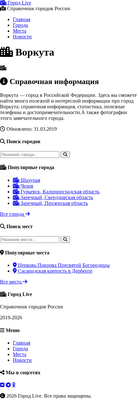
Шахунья (29, 180)
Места (19, 31)
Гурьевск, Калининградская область (59, 191)
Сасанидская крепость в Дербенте (54, 271)
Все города (12, 214)
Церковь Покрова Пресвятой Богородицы (63, 265)
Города (20, 25)
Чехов (26, 186)
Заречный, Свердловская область (56, 197)
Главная (21, 19)
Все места (11, 281)
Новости (22, 36)
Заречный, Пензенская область (53, 203)
